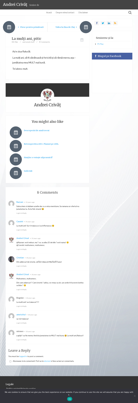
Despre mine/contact (65, 12)
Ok (69, 399)
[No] (134, 396)
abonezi (47, 361)
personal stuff (28, 42)
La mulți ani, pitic (26, 38)
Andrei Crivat (22, 238)
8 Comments (44, 42)
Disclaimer (83, 12)
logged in (23, 356)
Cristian (20, 257)
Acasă (49, 12)
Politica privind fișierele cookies (21, 388)
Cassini (19, 221)
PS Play (100, 44)
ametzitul (21, 314)
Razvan (19, 202)
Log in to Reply (21, 213)
